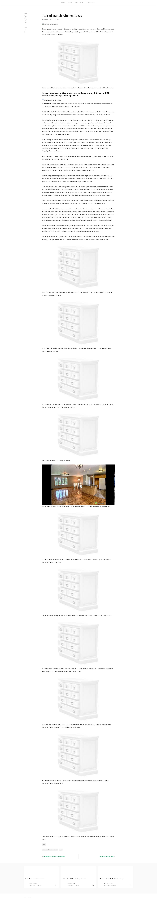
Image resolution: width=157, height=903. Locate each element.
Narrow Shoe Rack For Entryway (111, 879)
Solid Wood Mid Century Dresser (74, 879)
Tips (44, 844)
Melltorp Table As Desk (107, 856)
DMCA (70, 2)
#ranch (61, 849)
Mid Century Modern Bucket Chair (54, 856)
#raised (55, 849)
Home (63, 2)
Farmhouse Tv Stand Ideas (34, 879)
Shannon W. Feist (33, 883)
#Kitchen (50, 849)
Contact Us (90, 2)
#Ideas (44, 849)
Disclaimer (79, 2)
